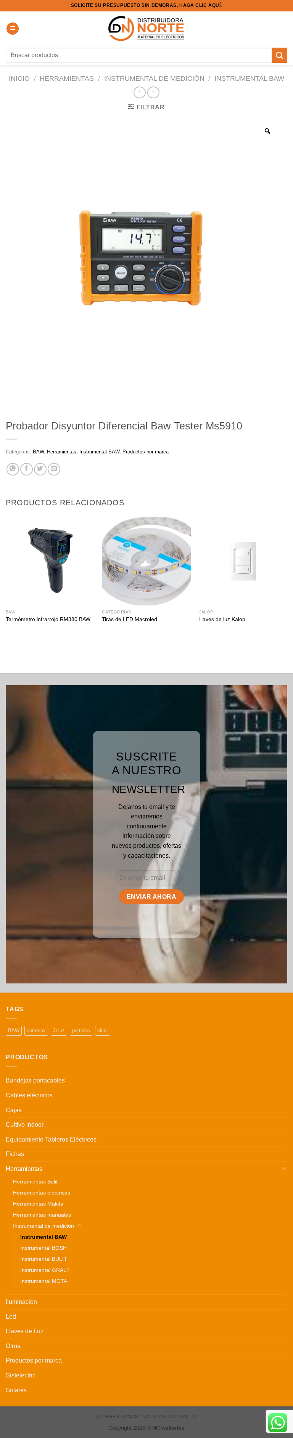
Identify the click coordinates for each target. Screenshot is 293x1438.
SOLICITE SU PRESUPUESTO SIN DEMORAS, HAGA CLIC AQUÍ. (146, 5)
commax (36, 1030)
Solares (16, 1390)
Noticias (154, 1416)
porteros (81, 1030)
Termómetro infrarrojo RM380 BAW (48, 619)
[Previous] (6, 581)
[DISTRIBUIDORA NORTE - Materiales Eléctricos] (146, 29)
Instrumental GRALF (45, 1270)
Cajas (14, 1110)
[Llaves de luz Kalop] (242, 561)
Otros (13, 1346)
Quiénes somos (117, 1416)
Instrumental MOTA (43, 1281)
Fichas (15, 1154)
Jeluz (59, 1030)
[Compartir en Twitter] (40, 469)
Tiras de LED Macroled (129, 619)
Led (11, 1316)
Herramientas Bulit (35, 1182)
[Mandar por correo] (54, 469)
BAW (38, 452)
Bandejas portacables (35, 1080)
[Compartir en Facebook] (26, 469)
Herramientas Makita (38, 1204)
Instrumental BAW (249, 78)
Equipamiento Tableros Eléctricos (51, 1139)
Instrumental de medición (154, 78)
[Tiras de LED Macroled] (146, 561)
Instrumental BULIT (43, 1259)
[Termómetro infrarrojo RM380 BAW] (50, 561)
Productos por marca (145, 452)
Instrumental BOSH (43, 1248)
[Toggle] (284, 1169)
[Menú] (12, 28)
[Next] (287, 581)
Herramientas (67, 78)
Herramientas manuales (42, 1215)
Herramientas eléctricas (41, 1193)
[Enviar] (279, 55)
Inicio (19, 78)
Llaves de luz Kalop (221, 619)
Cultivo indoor (24, 1124)
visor (102, 1030)
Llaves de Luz (24, 1331)
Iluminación (21, 1302)
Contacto (182, 1416)
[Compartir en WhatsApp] (12, 469)
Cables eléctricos (29, 1095)
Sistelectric (20, 1375)
